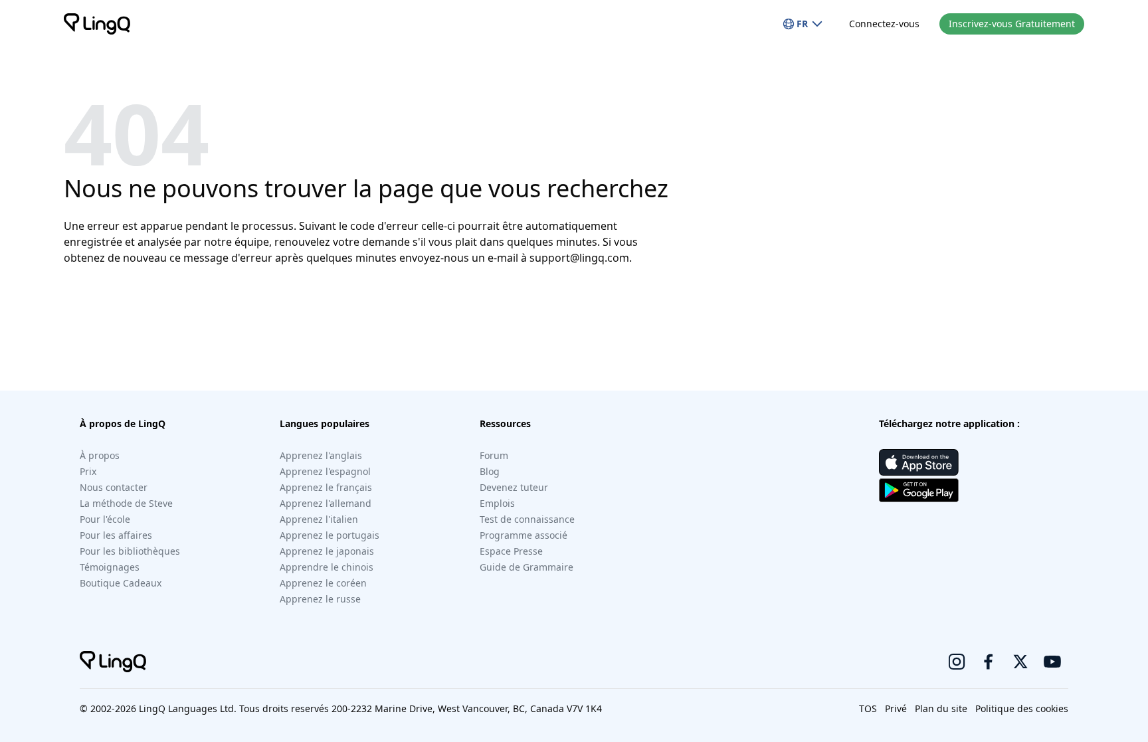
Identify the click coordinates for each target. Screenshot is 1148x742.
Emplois (497, 503)
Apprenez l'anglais (321, 455)
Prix (88, 471)
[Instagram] (957, 662)
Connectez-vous (884, 23)
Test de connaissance (527, 519)
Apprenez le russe (320, 599)
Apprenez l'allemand (325, 503)
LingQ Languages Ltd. (188, 708)
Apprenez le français (326, 487)
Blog (490, 471)
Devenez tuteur (514, 487)
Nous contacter (113, 487)
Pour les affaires (116, 535)
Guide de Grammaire (526, 567)
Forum (494, 455)
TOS (868, 708)
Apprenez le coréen (323, 583)
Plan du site (941, 708)
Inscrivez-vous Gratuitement (1012, 23)
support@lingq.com (579, 257)
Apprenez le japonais (327, 551)
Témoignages (110, 567)
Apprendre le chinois (326, 567)
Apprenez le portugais (329, 535)
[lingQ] (97, 24)
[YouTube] (1052, 662)
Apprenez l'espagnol (325, 471)
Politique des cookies (1021, 708)
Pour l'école (105, 519)
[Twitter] (1020, 662)
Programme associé (523, 535)
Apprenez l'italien (319, 519)
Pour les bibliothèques (130, 551)
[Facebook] (988, 662)
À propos (100, 455)
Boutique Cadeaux (120, 583)
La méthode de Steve (126, 503)
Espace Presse (511, 551)
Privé (896, 708)
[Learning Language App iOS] (919, 462)
